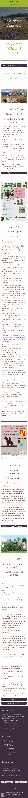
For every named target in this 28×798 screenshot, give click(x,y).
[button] (2, 9)
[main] (14, 23)
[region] (14, 3)
